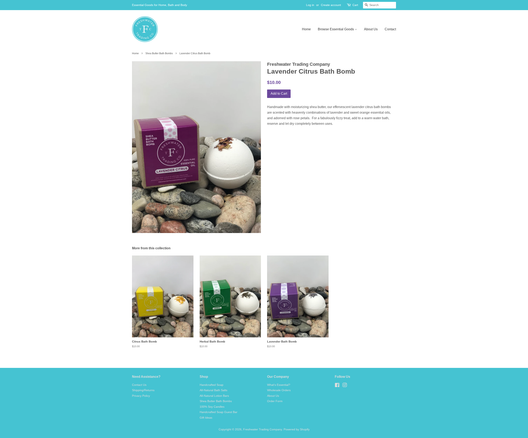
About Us (371, 29)
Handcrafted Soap (211, 384)
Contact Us (139, 384)
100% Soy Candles (212, 406)
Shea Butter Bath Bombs (159, 53)
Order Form (275, 401)
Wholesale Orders (279, 390)
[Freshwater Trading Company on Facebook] (337, 385)
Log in (310, 5)
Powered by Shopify (297, 429)
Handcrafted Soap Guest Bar (218, 412)
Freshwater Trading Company (262, 429)
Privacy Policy (141, 395)
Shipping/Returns (143, 390)
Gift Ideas (206, 417)
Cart (355, 5)
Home (306, 29)
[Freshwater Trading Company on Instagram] (344, 385)
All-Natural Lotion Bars (214, 395)
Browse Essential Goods (336, 29)
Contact (390, 29)
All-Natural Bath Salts (213, 390)
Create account (331, 5)
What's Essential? (278, 384)
